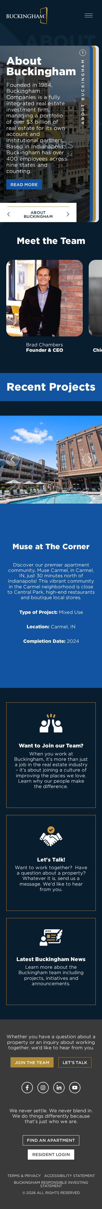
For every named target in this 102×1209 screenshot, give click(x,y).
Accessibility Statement (69, 1176)
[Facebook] (27, 1087)
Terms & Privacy (24, 1176)
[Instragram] (43, 1087)
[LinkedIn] (59, 1087)
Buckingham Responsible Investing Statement (51, 1184)
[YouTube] (74, 1087)
